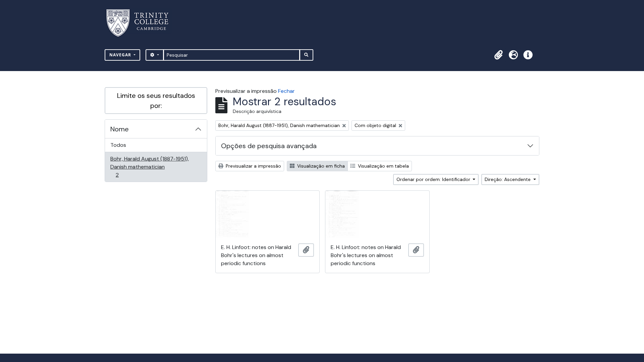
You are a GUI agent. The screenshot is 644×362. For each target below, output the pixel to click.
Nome (119, 129)
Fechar (286, 91)
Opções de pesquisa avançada (269, 145)
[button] (498, 55)
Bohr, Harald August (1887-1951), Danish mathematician (149, 166)
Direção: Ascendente (508, 179)
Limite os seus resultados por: (156, 100)
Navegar (120, 55)
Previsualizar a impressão (252, 166)
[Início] (141, 23)
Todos (118, 144)
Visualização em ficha (320, 166)
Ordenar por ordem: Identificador (434, 179)
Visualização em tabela (383, 166)
